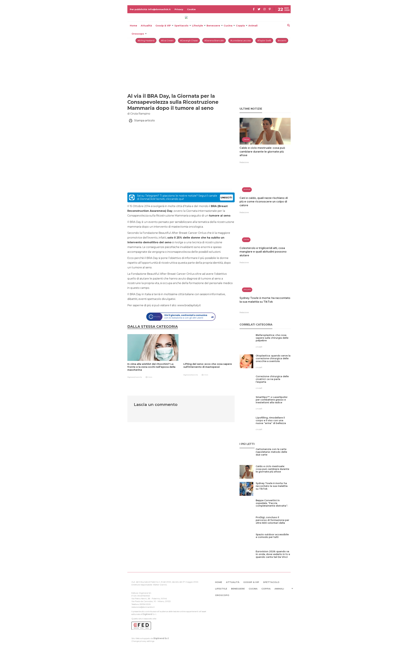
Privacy (179, 9)
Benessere (213, 25)
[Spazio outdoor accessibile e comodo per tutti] (273, 541)
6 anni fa (138, 377)
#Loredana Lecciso (240, 40)
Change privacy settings (142, 641)
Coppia (240, 25)
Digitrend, (131, 377)
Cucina (228, 25)
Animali (252, 25)
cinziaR (259, 347)
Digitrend (147, 614)
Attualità (146, 25)
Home (133, 25)
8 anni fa (194, 375)
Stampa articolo (144, 120)
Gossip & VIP (163, 25)
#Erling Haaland (146, 40)
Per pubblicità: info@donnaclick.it (150, 9)
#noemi (282, 40)
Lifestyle (197, 25)
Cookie (191, 9)
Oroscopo (138, 33)
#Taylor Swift (264, 40)
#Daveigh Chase (189, 40)
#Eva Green (167, 40)
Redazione (244, 162)
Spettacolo (181, 25)
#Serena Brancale (214, 40)
